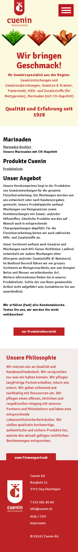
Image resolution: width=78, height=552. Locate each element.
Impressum (38, 523)
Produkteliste (13, 169)
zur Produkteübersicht (39, 332)
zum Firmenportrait (31, 457)
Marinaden (10, 147)
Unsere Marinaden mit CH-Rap (26, 152)
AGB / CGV (38, 516)
